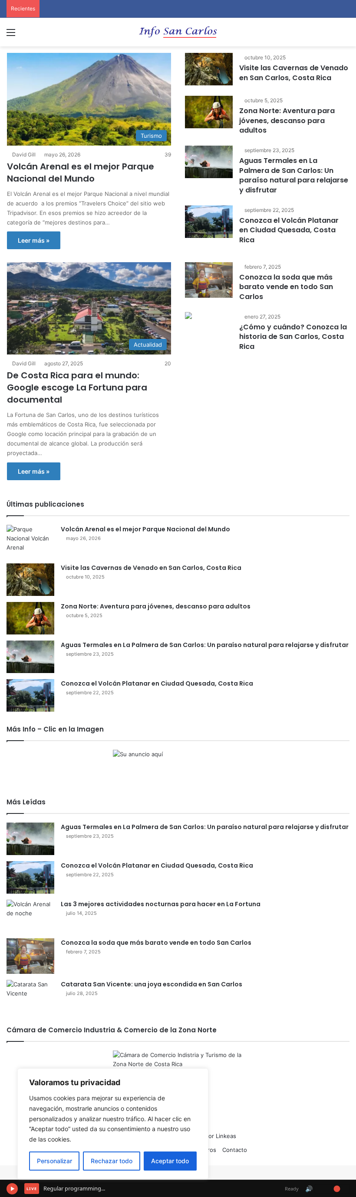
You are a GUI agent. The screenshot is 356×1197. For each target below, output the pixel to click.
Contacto (234, 1149)
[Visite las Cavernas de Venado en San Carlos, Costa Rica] (209, 69)
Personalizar (54, 1160)
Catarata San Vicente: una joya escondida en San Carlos (151, 984)
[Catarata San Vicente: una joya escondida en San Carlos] (30, 996)
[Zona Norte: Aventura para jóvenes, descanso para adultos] (209, 112)
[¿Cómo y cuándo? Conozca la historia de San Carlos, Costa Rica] (188, 316)
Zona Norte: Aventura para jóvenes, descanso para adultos (287, 120)
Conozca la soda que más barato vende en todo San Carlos (286, 287)
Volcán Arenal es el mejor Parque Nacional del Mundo (80, 172)
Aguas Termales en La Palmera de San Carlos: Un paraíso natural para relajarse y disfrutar (293, 175)
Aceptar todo (170, 1160)
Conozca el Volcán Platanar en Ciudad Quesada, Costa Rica (289, 230)
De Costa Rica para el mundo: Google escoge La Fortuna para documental (77, 387)
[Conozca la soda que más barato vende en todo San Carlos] (209, 280)
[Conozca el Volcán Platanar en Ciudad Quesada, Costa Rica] (209, 221)
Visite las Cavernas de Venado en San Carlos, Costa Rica (293, 72)
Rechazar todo (111, 1160)
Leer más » (33, 240)
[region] (112, 1124)
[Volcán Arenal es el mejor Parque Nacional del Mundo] (30, 541)
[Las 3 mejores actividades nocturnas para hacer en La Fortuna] (30, 916)
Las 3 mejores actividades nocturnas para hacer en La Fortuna (160, 904)
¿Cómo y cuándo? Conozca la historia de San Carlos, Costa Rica (293, 336)
